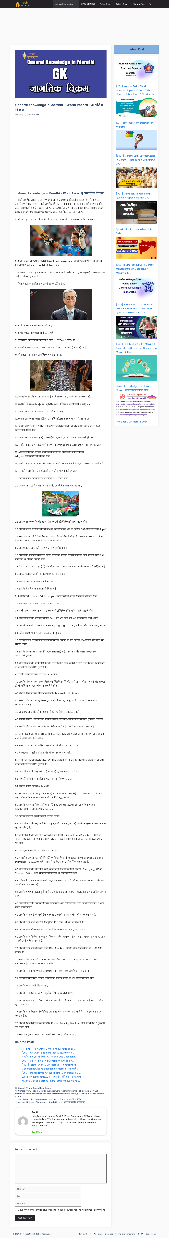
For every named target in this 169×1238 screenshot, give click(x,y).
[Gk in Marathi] (24, 4)
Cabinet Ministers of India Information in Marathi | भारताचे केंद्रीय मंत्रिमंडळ (51, 1102)
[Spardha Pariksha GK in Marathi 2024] (136, 213)
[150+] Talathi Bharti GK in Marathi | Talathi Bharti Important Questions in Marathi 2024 (136, 348)
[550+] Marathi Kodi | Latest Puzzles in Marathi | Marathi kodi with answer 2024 (136, 159)
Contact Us (151, 1234)
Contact (109, 1234)
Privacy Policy (85, 1234)
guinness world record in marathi (62, 1091)
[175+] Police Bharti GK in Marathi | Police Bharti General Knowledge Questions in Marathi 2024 (135, 308)
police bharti (83, 1093)
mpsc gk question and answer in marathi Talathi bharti (51, 1093)
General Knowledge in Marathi (32, 1091)
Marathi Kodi (139, 4)
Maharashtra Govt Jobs (89, 1091)
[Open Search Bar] (150, 4)
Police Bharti (105, 4)
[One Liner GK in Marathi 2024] (136, 405)
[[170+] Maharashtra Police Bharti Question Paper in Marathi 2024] (136, 178)
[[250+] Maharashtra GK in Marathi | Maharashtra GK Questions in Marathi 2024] (136, 249)
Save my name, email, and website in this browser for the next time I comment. (61, 1209)
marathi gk (20, 1093)
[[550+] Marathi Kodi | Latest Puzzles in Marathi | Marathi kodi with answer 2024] (136, 140)
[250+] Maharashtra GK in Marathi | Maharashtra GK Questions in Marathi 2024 (135, 268)
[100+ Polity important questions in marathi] (136, 108)
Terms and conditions (125, 1234)
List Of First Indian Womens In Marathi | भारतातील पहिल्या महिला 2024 (50, 1099)
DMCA (140, 1234)
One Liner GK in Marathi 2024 (131, 421)
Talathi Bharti (122, 4)
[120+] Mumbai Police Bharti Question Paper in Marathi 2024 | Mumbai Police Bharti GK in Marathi (135, 90)
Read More (37, 1132)
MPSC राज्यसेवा (88, 4)
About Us (98, 1234)
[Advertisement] (84, 25)
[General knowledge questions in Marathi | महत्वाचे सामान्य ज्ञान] (136, 368)
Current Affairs (25, 1088)
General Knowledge (64, 4)
